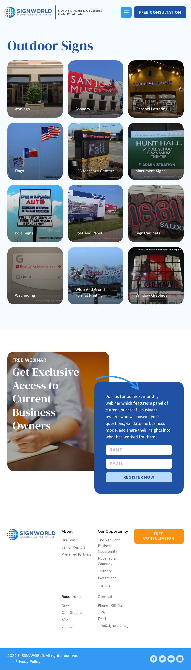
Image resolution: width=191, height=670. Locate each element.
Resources (71, 596)
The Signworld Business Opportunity (109, 546)
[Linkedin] (180, 659)
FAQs (66, 619)
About (67, 531)
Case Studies (72, 612)
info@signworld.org (113, 625)
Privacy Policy (28, 661)
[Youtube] (171, 659)
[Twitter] (162, 659)
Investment (107, 578)
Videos (67, 626)
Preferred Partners (76, 554)
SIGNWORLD (33, 655)
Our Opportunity (113, 531)
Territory (105, 571)
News (66, 605)
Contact (105, 596)
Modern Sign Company (107, 561)
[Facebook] (153, 659)
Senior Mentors (74, 547)
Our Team (69, 540)
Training (104, 585)
